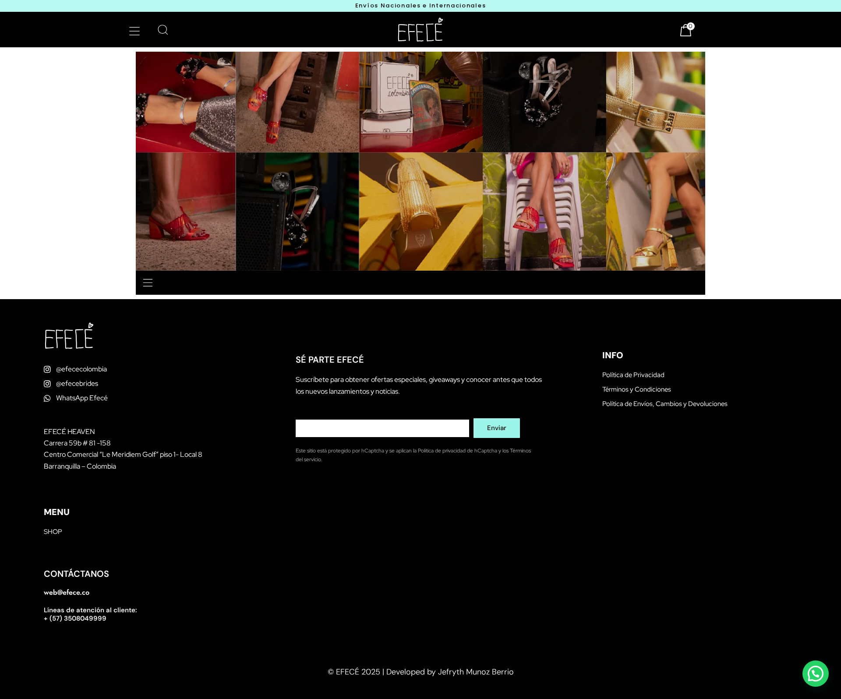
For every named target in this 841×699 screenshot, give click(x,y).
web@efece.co (66, 592)
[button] (134, 31)
